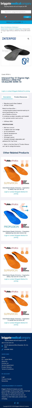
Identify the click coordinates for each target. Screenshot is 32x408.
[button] (28, 38)
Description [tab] (7, 97)
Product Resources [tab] (20, 97)
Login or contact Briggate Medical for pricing (16, 91)
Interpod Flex (18, 29)
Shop (2, 27)
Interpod (11, 29)
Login (27, 17)
